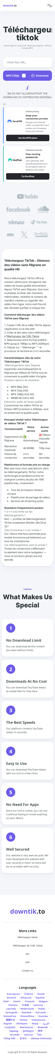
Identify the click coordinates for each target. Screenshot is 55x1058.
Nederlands (27, 1008)
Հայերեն (10, 1027)
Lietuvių (38, 1004)
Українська (39, 1019)
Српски (28, 1034)
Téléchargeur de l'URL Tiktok (22, 336)
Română (27, 1012)
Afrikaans (22, 1023)
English (8, 1023)
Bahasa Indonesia (41, 1038)
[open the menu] (49, 5)
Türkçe (24, 1019)
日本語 (25, 1004)
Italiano (13, 1004)
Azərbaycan (27, 1027)
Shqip (35, 1023)
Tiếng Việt (10, 1038)
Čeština (29, 993)
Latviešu (11, 1008)
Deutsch (12, 997)
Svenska (43, 1016)
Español (40, 997)
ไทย (39, 1034)
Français (30, 1001)
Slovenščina (27, 1016)
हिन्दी (40, 1030)
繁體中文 (11, 1019)
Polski (42, 1008)
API (27, 953)
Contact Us (27, 970)
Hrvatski (15, 1034)
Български (13, 993)
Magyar (43, 1001)
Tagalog (14, 1030)
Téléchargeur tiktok (27, 937)
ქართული (28, 1030)
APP (27, 962)
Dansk (41, 993)
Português (12, 1012)
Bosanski (43, 1027)
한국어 (23, 1038)
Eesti (6, 1001)
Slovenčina (10, 1016)
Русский (41, 1012)
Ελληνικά (26, 997)
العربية (46, 1023)
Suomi (17, 1001)
